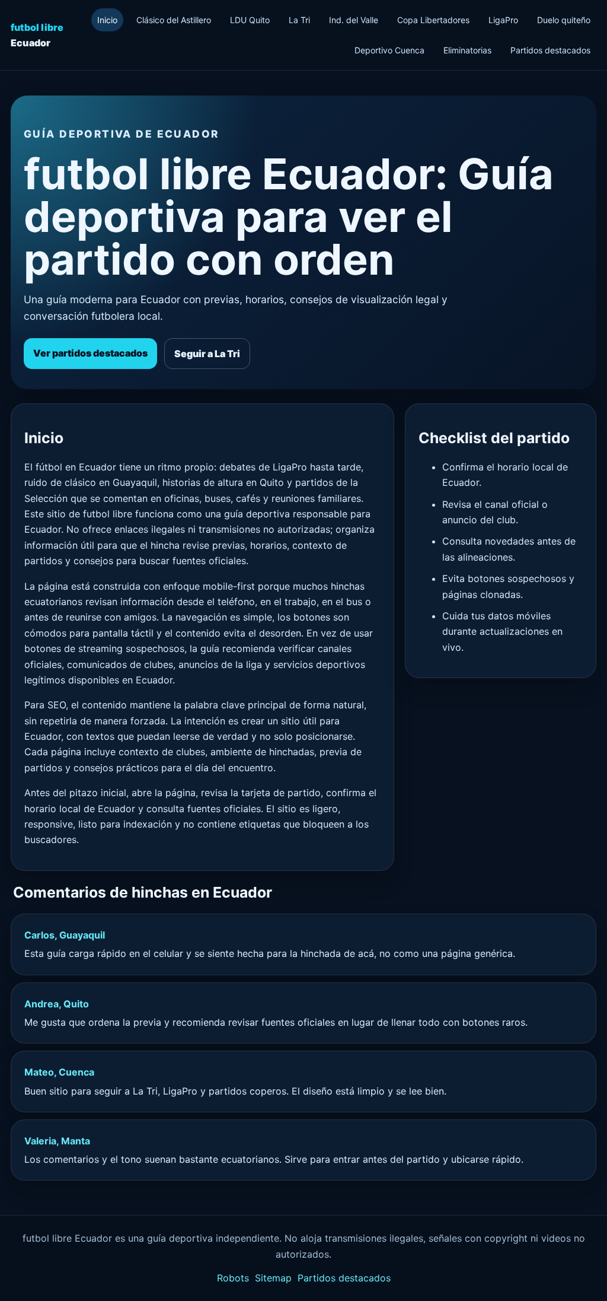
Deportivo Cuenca (389, 50)
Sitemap (273, 1278)
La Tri (299, 20)
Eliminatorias (467, 50)
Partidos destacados (550, 50)
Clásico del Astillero (173, 20)
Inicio (107, 20)
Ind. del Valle (353, 20)
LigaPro (503, 20)
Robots (233, 1278)
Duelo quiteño (563, 20)
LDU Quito (250, 20)
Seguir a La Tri (207, 354)
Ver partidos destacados (90, 353)
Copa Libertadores (433, 20)
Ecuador (37, 35)
